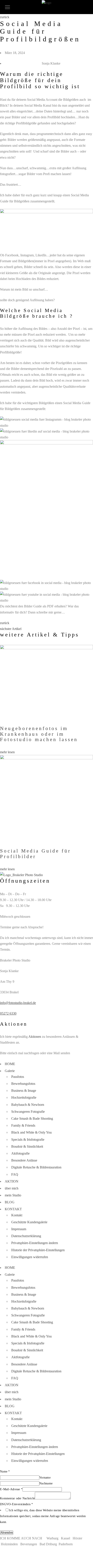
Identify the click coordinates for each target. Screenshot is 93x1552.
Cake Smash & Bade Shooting (32, 1118)
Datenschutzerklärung (26, 1236)
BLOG (9, 1202)
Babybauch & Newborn (27, 1104)
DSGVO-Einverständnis (16, 1504)
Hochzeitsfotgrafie (23, 1097)
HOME (10, 1064)
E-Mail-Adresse (11, 1489)
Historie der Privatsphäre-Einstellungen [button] (38, 1250)
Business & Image (23, 1090)
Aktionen (34, 1036)
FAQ (14, 1174)
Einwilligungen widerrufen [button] (29, 1257)
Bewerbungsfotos (23, 1083)
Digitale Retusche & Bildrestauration (36, 1167)
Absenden (6, 1532)
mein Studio (13, 1195)
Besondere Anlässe (24, 1160)
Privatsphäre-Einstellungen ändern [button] (34, 1243)
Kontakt (16, 1215)
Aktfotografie (20, 1153)
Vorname (45, 1477)
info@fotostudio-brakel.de (18, 1003)
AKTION (11, 1181)
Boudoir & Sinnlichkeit (27, 1146)
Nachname (46, 1483)
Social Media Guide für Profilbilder (35, 853)
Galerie (10, 1071)
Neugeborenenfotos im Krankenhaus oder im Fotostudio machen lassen (39, 734)
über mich (11, 1188)
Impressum (18, 1229)
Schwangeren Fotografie (28, 1111)
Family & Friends (23, 1125)
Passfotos (17, 1077)
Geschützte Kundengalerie (29, 1222)
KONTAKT (13, 1209)
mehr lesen (7, 752)
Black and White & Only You (31, 1132)
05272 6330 (8, 1013)
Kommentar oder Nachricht (17, 1498)
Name (5, 1471)
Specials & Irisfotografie (27, 1139)
